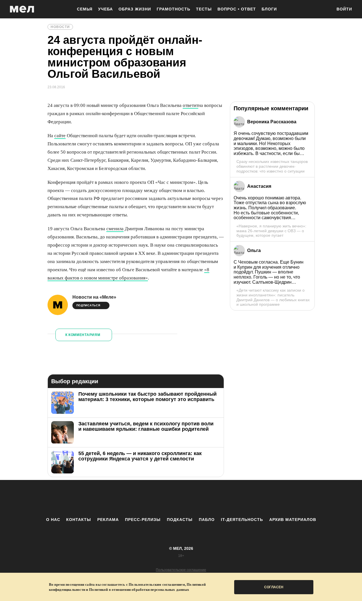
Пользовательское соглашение (181, 570)
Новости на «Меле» (94, 297)
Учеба (105, 9)
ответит (190, 105)
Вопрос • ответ (236, 9)
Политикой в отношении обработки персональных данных (139, 589)
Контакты (78, 519)
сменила (115, 228)
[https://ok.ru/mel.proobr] (212, 498)
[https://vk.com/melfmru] (165, 498)
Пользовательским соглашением (157, 584)
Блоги (269, 9)
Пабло (207, 519)
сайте (60, 135)
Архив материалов (292, 519)
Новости (60, 27)
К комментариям (82, 335)
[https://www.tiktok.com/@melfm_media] (181, 498)
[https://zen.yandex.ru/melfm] (150, 498)
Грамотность (173, 9)
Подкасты (180, 519)
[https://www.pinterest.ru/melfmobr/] (196, 498)
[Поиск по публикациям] (325, 9)
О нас (53, 519)
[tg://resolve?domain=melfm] (134, 498)
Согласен (273, 587)
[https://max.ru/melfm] (228, 498)
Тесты (204, 9)
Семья (84, 9)
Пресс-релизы (143, 519)
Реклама (108, 519)
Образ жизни (134, 9)
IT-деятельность (242, 519)
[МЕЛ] (22, 9)
